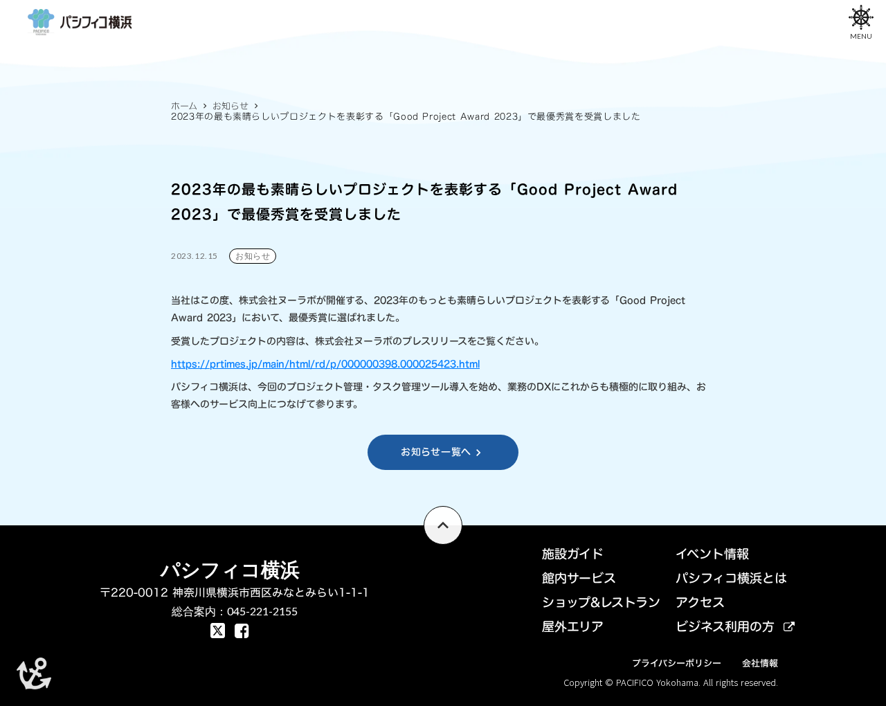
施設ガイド (573, 554)
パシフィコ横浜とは (731, 578)
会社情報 (760, 663)
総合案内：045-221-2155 (235, 610)
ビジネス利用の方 (725, 626)
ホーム (184, 106)
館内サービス (579, 578)
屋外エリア (573, 626)
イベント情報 (712, 554)
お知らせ (230, 106)
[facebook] (217, 630)
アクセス (700, 602)
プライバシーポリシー (676, 663)
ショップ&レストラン (601, 602)
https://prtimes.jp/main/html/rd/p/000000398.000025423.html (325, 363)
